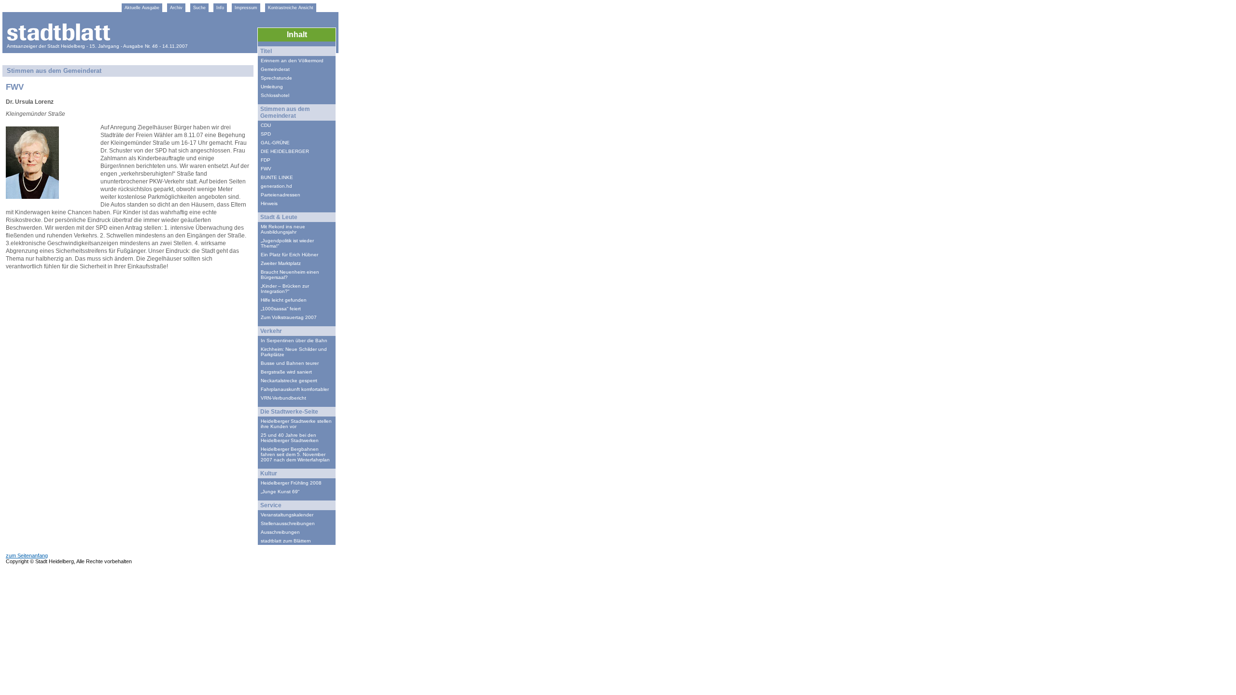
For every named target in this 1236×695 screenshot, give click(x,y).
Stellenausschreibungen (288, 523)
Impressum (246, 7)
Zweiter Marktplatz (281, 263)
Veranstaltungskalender (287, 514)
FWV (266, 168)
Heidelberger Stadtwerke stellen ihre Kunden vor (296, 423)
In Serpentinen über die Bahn (294, 340)
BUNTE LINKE (277, 177)
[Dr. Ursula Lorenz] (32, 196)
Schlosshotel (275, 95)
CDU (266, 125)
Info (220, 7)
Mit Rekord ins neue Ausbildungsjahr (283, 229)
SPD (266, 134)
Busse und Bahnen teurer (290, 363)
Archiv (176, 7)
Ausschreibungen (280, 532)
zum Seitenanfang (27, 555)
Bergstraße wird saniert (286, 372)
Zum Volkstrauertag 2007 (289, 317)
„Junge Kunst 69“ (280, 491)
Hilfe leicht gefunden (284, 300)
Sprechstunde (276, 78)
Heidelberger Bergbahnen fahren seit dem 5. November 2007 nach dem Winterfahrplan (295, 454)
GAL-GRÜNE (275, 142)
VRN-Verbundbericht (283, 398)
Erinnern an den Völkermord (292, 60)
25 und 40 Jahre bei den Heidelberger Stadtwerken (290, 437)
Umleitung (272, 86)
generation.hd (276, 186)
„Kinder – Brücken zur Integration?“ (285, 288)
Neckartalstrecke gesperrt (289, 380)
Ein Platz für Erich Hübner (289, 254)
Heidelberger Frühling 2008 (291, 483)
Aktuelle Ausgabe (142, 7)
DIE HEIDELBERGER (285, 151)
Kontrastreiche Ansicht (290, 7)
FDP (265, 160)
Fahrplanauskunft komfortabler (295, 389)
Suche (199, 7)
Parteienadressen (280, 194)
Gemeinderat (275, 69)
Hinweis (269, 203)
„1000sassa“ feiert (281, 308)
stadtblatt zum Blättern (286, 540)
